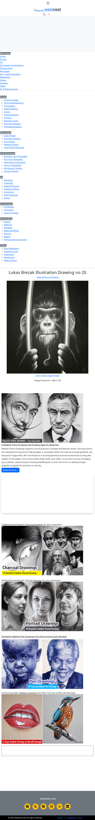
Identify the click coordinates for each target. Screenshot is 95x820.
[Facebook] (27, 806)
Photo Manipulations (14, 103)
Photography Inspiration (15, 239)
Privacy (60, 818)
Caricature (9, 192)
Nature (7, 221)
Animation (9, 210)
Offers (3, 86)
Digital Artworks (11, 186)
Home (3, 56)
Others (3, 245)
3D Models (9, 207)
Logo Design (10, 135)
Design (3, 59)
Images (5, 71)
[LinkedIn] (68, 806)
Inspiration (9, 254)
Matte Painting (11, 109)
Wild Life (8, 224)
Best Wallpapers (11, 248)
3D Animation (6, 204)
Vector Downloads (12, 165)
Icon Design (9, 141)
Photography (6, 68)
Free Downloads (7, 153)
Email (80, 818)
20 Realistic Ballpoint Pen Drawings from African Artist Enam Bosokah (34, 636)
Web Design (5, 132)
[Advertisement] (47, 34)
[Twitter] (35, 806)
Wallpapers (5, 77)
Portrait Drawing (33, 580)
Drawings (8, 183)
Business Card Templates (15, 156)
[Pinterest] (43, 806)
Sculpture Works (12, 189)
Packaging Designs (13, 126)
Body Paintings (11, 195)
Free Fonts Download (14, 147)
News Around (10, 260)
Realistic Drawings (28, 693)
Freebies (4, 83)
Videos (3, 80)
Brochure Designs (12, 123)
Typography (9, 106)
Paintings (8, 180)
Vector (7, 112)
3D (12, 65)
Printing (8, 117)
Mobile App (9, 257)
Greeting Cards (11, 251)
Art (1, 62)
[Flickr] (60, 806)
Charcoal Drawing (33, 524)
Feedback (71, 818)
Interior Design (11, 213)
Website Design (11, 144)
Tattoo (7, 198)
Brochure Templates (13, 159)
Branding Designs (12, 138)
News (9, 89)
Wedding (8, 227)
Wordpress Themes (13, 168)
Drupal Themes (11, 171)
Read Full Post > (10, 470)
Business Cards (11, 120)
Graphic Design (11, 100)
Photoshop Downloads (14, 162)
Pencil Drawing (47, 277)
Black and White (11, 230)
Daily (10, 74)
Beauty (7, 236)
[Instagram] (51, 806)
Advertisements (11, 115)
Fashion (7, 233)
